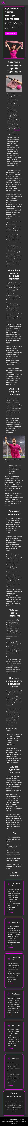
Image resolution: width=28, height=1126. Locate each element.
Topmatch (17, 130)
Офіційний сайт (11, 33)
